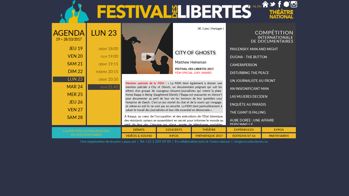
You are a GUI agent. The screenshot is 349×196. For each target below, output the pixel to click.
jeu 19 (76, 48)
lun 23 (75, 79)
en (259, 6)
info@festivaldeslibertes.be (251, 141)
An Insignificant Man (249, 89)
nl (255, 6)
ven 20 (75, 56)
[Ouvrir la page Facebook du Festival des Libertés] (279, 6)
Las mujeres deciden (248, 97)
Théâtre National (219, 141)
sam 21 (75, 64)
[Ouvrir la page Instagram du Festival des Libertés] (294, 6)
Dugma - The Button (248, 57)
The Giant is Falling (248, 112)
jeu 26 (76, 102)
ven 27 (75, 110)
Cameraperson (243, 65)
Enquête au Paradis (248, 104)
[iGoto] (287, 6)
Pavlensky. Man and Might (254, 49)
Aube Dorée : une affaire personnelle (252, 122)
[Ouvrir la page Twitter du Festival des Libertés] (272, 6)
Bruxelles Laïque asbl (123, 141)
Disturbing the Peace (249, 73)
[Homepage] (265, 6)
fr (250, 6)
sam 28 (75, 117)
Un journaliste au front (252, 81)
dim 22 (75, 71)
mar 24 (75, 87)
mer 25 (75, 94)
